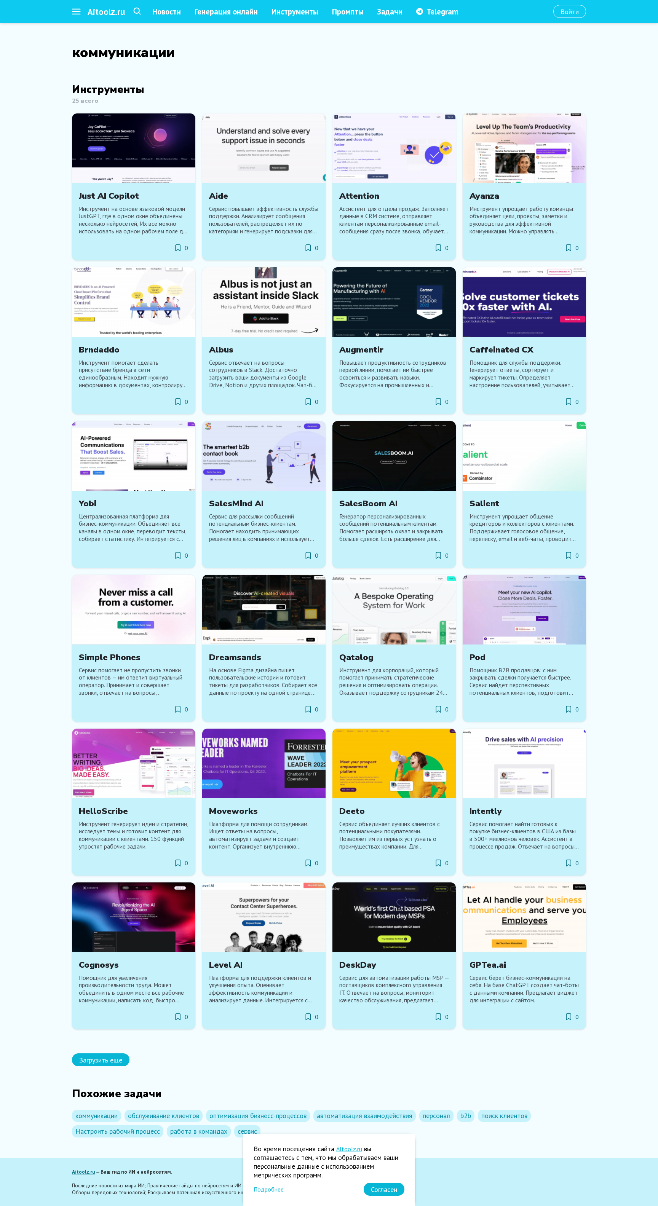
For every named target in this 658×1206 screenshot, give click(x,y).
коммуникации (96, 1115)
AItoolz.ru (349, 1149)
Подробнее (269, 1189)
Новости (166, 11)
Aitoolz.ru (106, 11)
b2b (465, 1115)
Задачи (389, 11)
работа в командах (198, 1131)
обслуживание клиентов (163, 1115)
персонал (436, 1115)
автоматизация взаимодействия (364, 1115)
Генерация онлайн (226, 11)
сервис (247, 1131)
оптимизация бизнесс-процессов (258, 1115)
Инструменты (295, 11)
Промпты (348, 11)
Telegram (442, 11)
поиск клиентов (504, 1115)
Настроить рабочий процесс (117, 1131)
